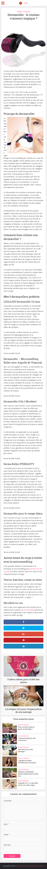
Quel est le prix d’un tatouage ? (25, 750)
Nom (6, 824)
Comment (7, 801)
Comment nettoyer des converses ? (27, 739)
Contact (19, 866)
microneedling (29, 610)
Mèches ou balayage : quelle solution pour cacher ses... (28, 774)
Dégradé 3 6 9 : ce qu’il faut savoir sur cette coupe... (28, 784)
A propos (41, 866)
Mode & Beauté (23, 11)
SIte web (7, 845)
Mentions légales (30, 866)
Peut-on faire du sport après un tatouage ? (26, 728)
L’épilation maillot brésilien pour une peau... (27, 761)
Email (6, 834)
